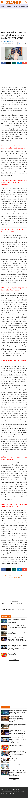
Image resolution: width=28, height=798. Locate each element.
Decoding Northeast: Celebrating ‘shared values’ (16, 633)
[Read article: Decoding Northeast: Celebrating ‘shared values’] (4, 633)
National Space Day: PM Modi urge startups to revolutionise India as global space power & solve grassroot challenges (18, 773)
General (6, 30)
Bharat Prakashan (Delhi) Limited (8, 793)
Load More (14, 659)
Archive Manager (8, 41)
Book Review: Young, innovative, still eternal (17, 759)
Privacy (2, 789)
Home (2, 6)
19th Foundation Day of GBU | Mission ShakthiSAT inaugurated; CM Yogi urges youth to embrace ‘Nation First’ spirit (17, 648)
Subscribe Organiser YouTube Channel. (14, 574)
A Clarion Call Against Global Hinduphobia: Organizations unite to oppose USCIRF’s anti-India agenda (18, 754)
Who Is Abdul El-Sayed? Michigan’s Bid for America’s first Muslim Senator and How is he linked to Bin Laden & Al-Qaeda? (17, 640)
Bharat (8, 6)
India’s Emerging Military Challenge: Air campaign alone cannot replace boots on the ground (17, 627)
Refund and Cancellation (6, 791)
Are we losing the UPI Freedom (17, 765)
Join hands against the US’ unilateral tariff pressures (17, 654)
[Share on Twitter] (8, 63)
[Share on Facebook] (3, 63)
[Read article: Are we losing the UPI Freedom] (5, 766)
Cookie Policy (14, 789)
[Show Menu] (2, 2)
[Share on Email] (24, 63)
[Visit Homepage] (13, 2)
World (15, 6)
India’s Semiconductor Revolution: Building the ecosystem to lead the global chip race (17, 621)
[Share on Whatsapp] (14, 63)
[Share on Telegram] (19, 63)
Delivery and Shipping (19, 791)
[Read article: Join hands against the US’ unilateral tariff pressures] (4, 655)
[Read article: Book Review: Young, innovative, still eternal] (5, 760)
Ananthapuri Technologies (12, 795)
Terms (8, 789)
